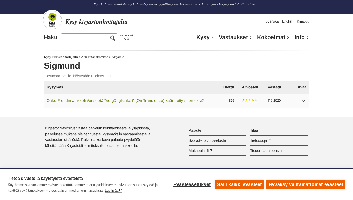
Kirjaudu (303, 21)
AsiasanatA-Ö (126, 37)
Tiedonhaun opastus (266, 150)
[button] (303, 103)
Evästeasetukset (192, 184)
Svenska (272, 21)
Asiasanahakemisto (94, 56)
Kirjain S (118, 56)
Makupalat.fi (199, 150)
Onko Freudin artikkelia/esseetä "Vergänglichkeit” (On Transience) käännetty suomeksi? (125, 100)
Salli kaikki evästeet (239, 184)
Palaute (195, 130)
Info (300, 37)
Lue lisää (111, 190)
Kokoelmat (271, 37)
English (287, 21)
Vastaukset (233, 37)
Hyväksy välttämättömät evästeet (305, 184)
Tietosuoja (258, 140)
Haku (50, 37)
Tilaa (254, 130)
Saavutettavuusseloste (207, 140)
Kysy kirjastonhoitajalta (61, 56)
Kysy (203, 37)
